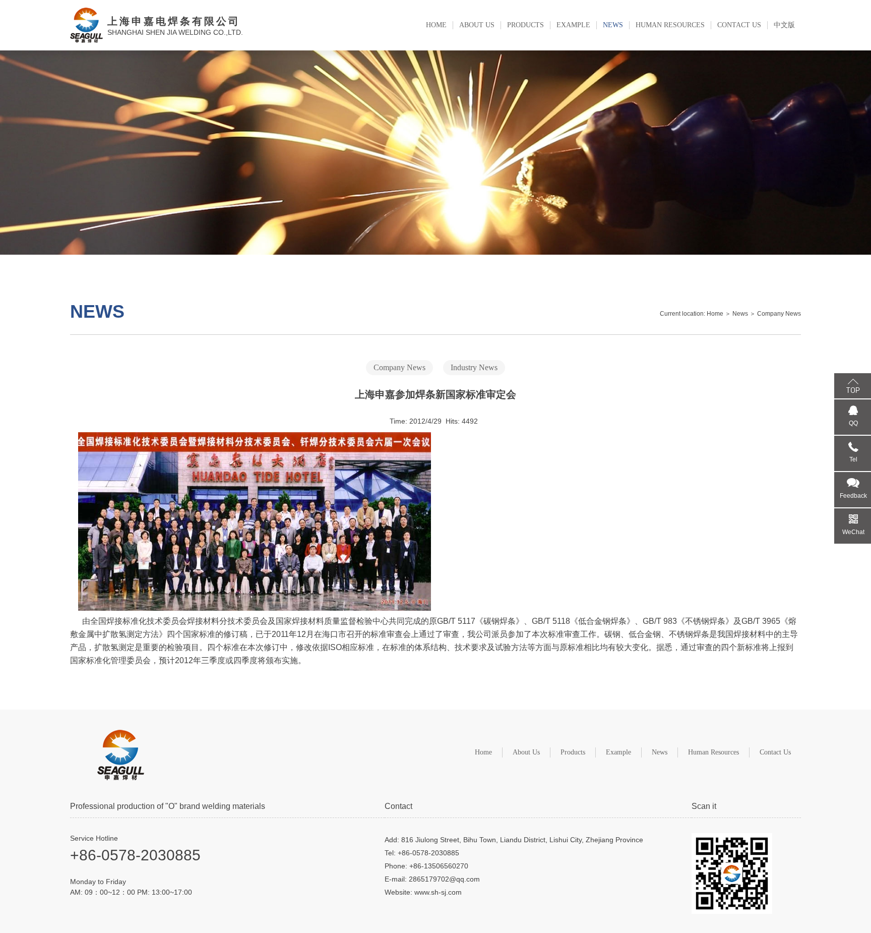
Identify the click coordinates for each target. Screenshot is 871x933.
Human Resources (713, 752)
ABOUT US (476, 25)
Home (715, 313)
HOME (436, 25)
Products (573, 752)
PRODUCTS (525, 25)
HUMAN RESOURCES (670, 25)
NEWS (613, 25)
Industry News (474, 367)
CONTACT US (739, 25)
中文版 (784, 25)
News (740, 313)
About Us (526, 752)
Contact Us (775, 752)
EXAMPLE (573, 25)
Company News (779, 313)
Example (618, 752)
